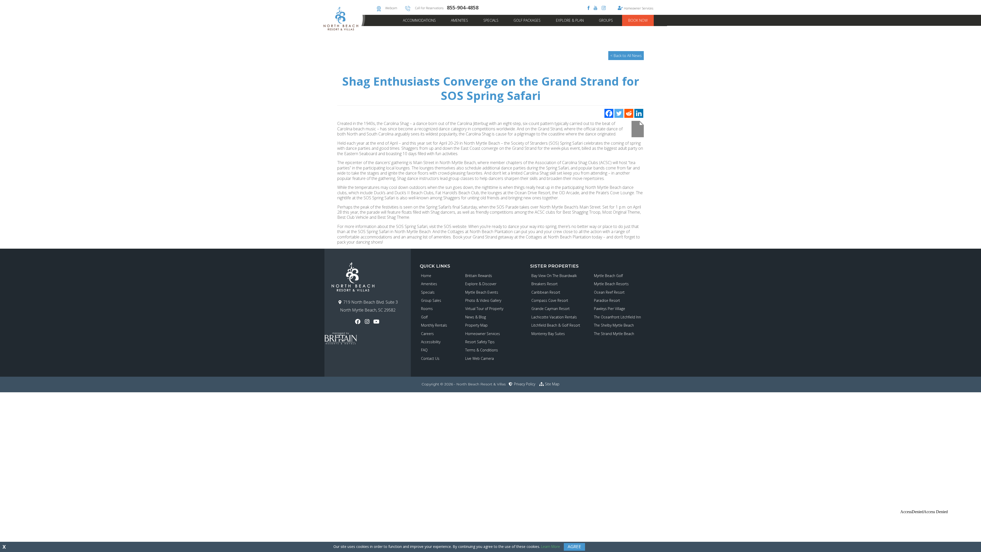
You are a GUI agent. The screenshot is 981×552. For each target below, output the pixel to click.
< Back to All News (626, 55)
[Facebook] (608, 113)
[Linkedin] (638, 113)
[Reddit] (628, 113)
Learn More (550, 546)
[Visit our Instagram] (367, 321)
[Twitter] (618, 113)
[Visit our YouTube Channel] (377, 321)
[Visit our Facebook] (358, 321)
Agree (574, 546)
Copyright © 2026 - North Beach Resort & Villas (464, 384)
